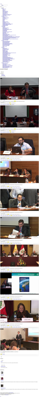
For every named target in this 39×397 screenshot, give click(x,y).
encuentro (1, 187)
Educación (4, 10)
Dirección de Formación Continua (6, 45)
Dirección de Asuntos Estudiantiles (6, 41)
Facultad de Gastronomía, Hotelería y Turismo (7, 14)
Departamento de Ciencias (5, 25)
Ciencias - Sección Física (5, 16)
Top (0, 396)
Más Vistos (3, 74)
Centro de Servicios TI (11, 392)
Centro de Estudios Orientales (5, 39)
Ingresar (2, 5)
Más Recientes (2, 73)
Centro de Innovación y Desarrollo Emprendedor (7, 31)
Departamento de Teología (5, 56)
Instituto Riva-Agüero (5, 28)
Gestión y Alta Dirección (5, 13)
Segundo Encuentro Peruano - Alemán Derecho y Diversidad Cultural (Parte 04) (12, 240)
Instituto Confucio (4, 33)
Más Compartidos (3, 75)
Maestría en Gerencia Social (5, 63)
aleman (5, 187)
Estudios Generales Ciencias (5, 11)
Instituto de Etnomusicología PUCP (6, 38)
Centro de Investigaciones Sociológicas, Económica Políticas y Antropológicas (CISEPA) (11, 36)
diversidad (7, 187)
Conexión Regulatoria (5, 46)
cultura (18, 187)
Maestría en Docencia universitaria (6, 66)
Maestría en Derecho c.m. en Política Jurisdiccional (7, 65)
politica (16, 187)
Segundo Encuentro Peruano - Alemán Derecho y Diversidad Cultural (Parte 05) (12, 184)
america (15, 187)
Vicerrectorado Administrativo (5, 49)
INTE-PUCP (4, 26)
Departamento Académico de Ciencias (6, 23)
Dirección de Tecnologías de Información (7, 53)
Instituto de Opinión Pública (5, 35)
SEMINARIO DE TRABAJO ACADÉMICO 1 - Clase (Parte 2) (10, 351)
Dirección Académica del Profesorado (6, 44)
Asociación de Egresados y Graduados (6, 55)
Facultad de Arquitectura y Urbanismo (6, 59)
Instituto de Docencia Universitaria (6, 34)
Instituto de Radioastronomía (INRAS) (6, 54)
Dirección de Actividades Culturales (6, 61)
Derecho (3, 9)
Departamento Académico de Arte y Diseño (7, 24)
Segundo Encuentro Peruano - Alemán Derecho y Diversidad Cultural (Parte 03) (12, 323)
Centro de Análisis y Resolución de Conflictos (7, 29)
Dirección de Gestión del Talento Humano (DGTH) (8, 58)
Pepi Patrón (2, 380)
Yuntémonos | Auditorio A (5, 50)
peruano (3, 187)
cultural (9, 187)
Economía (4, 19)
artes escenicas (4, 18)
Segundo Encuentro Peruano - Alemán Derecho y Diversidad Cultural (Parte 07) (12, 212)
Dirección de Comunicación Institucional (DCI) (7, 60)
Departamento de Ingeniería (5, 21)
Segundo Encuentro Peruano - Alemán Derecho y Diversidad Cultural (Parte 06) (12, 156)
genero (20, 187)
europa (13, 187)
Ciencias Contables (4, 15)
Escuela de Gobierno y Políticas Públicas (7, 64)
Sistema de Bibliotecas (5, 48)
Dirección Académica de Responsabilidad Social (7, 43)
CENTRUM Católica (5, 30)
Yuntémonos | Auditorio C (5, 51)
